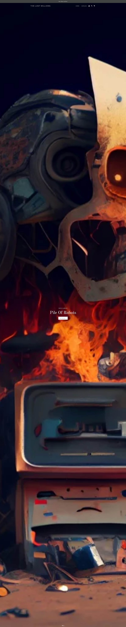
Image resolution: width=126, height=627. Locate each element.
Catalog (84, 6)
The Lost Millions (41, 6)
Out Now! (62, 318)
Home (77, 6)
